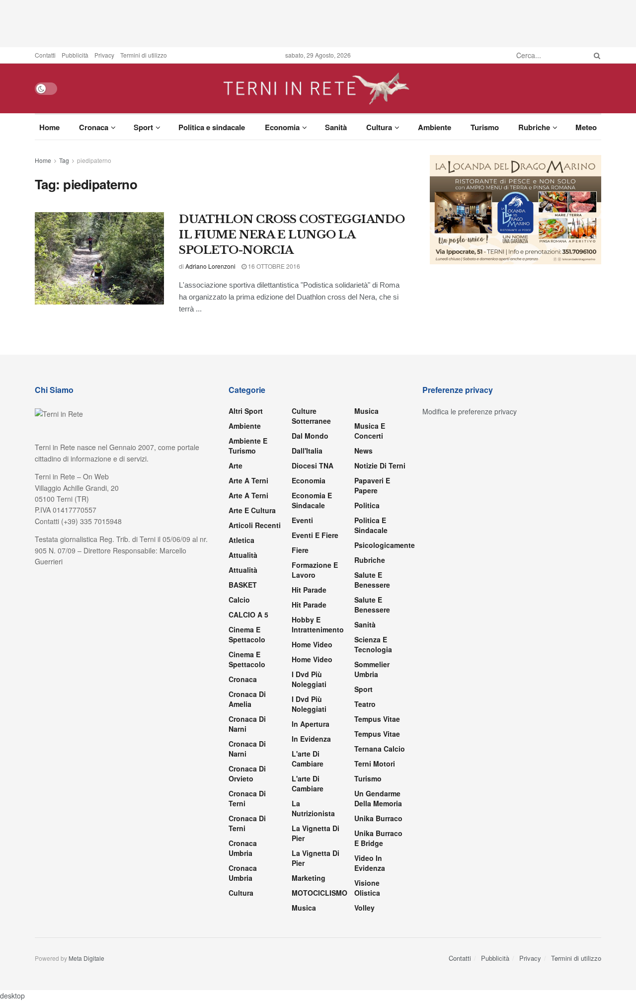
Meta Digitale (86, 958)
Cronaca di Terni (247, 798)
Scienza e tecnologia (373, 644)
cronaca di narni (247, 724)
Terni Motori (374, 764)
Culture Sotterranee (311, 416)
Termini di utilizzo (143, 55)
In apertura (310, 724)
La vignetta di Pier (315, 833)
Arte (235, 465)
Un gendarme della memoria (378, 798)
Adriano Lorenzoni (210, 266)
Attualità (243, 555)
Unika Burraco (378, 818)
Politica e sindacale (211, 127)
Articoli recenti (255, 525)
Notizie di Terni (379, 465)
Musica (304, 908)
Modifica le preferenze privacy (469, 411)
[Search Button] (595, 55)
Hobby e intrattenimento (318, 624)
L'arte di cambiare (307, 759)
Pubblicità (75, 55)
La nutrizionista (313, 808)
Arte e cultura (252, 510)
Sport (143, 127)
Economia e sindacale (312, 500)
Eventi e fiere (315, 535)
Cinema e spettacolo (247, 634)
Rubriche (534, 127)
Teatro (365, 704)
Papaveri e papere (372, 485)
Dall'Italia (307, 451)
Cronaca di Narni (247, 749)
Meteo (586, 127)
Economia (282, 127)
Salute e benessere (372, 580)
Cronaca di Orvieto (247, 773)
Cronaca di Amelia (247, 699)
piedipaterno (94, 160)
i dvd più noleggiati (309, 679)
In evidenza (311, 739)
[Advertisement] (318, 22)
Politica (367, 505)
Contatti (45, 55)
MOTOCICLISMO (319, 893)
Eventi (302, 520)
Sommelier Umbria (372, 669)
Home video (312, 644)
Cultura (379, 127)
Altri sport (246, 411)
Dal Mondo (310, 436)
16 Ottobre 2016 (273, 266)
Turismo (485, 127)
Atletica (241, 540)
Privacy (104, 55)
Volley (364, 908)
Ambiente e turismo (248, 446)
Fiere (300, 550)
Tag (64, 160)
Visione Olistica (367, 888)
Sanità (336, 127)
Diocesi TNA (312, 465)
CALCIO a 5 (248, 614)
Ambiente (434, 127)
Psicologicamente (384, 545)
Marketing (308, 878)
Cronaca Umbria (243, 848)
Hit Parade (309, 590)
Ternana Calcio (379, 749)
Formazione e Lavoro (315, 570)
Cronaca (93, 127)
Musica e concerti (369, 431)
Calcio (239, 600)
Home (49, 127)
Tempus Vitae (377, 719)
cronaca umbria (243, 873)
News (363, 451)
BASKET (243, 585)
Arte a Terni (248, 480)
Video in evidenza (369, 863)
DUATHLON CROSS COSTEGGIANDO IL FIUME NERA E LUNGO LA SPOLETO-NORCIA (291, 235)
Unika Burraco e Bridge (378, 838)
